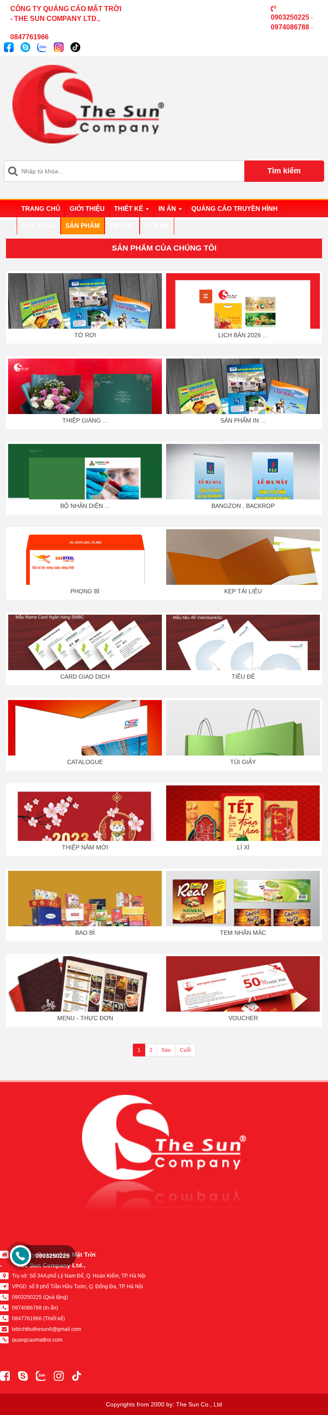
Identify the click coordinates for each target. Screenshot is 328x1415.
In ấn (168, 208)
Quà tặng (38, 225)
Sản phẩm (82, 225)
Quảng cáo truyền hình (234, 208)
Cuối (185, 1050)
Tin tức (122, 225)
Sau (166, 1050)
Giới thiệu (87, 208)
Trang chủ (40, 208)
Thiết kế (129, 208)
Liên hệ (157, 225)
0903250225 (52, 1255)
